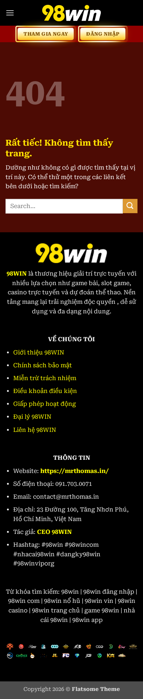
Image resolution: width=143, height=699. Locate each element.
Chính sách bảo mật (42, 365)
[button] (10, 13)
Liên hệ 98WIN (34, 429)
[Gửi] (130, 206)
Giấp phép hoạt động (44, 403)
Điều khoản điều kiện (45, 390)
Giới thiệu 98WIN (38, 352)
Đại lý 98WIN (32, 416)
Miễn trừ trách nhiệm (44, 378)
